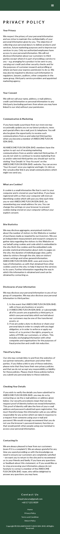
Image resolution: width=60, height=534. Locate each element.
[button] (52, 5)
